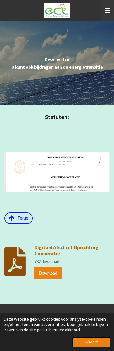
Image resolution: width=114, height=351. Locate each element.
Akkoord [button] (91, 342)
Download (48, 273)
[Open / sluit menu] (107, 10)
